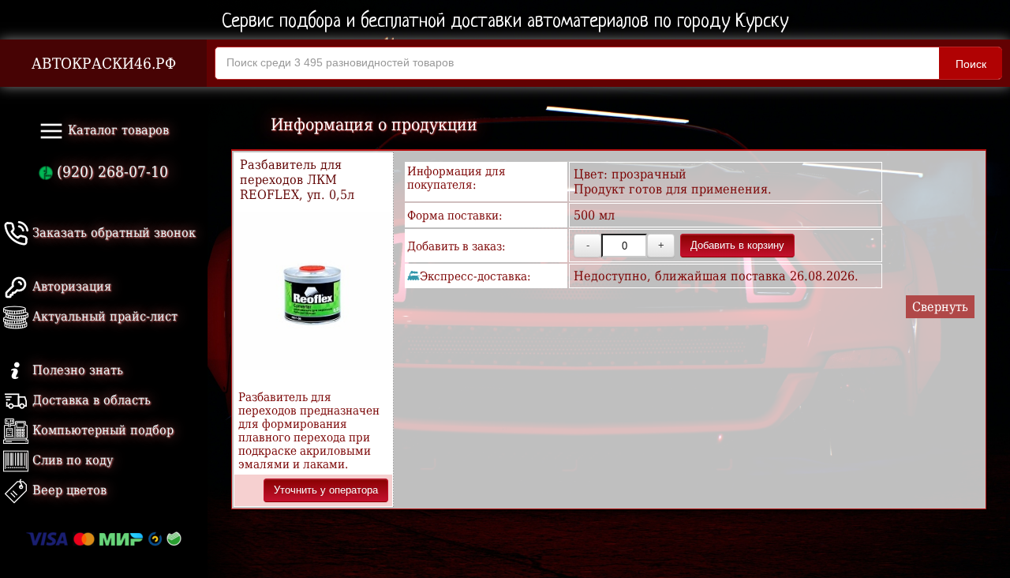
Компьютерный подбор (101, 429)
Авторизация (69, 286)
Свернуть (940, 306)
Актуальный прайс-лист (103, 316)
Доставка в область (89, 399)
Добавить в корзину (737, 245)
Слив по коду (70, 459)
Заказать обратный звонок (112, 232)
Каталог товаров (116, 129)
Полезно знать (75, 369)
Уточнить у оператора (326, 490)
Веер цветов (67, 489)
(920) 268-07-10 (110, 171)
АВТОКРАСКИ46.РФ (104, 63)
